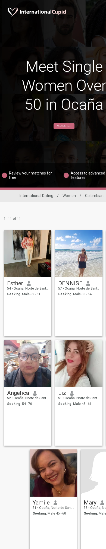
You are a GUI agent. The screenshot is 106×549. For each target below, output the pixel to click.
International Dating (36, 195)
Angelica (18, 393)
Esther (15, 283)
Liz (62, 393)
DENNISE (70, 283)
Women (69, 195)
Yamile (41, 502)
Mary (90, 502)
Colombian (94, 195)
